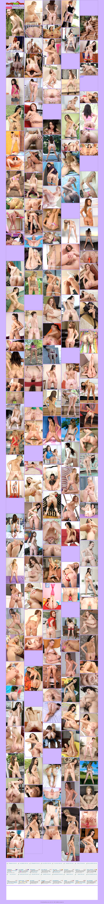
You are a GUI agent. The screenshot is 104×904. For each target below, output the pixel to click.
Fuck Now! (21, 7)
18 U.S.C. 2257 (53, 902)
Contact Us (61, 902)
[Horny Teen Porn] (15, 3)
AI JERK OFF (15, 7)
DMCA (57, 902)
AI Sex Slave (9, 7)
